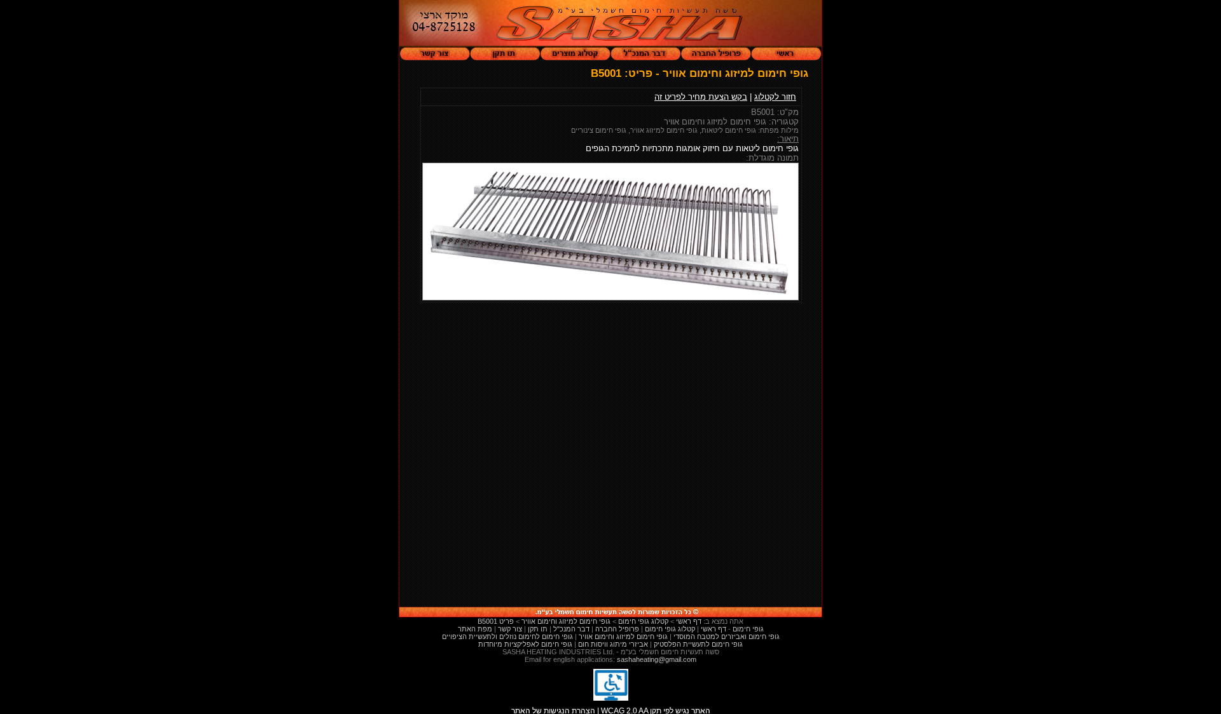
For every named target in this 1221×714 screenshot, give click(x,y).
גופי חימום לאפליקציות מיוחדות (525, 644)
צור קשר (510, 629)
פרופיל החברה (617, 629)
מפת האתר (475, 629)
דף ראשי (713, 629)
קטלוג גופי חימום (670, 629)
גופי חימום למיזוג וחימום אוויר (623, 636)
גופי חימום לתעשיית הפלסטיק (698, 644)
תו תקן (538, 629)
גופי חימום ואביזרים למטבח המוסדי (726, 636)
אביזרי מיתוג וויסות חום (613, 644)
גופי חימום (748, 629)
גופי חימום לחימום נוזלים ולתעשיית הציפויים (507, 636)
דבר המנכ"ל (571, 629)
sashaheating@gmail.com (656, 659)
